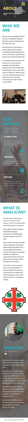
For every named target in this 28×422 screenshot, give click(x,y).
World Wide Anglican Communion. (13, 225)
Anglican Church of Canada (11, 223)
